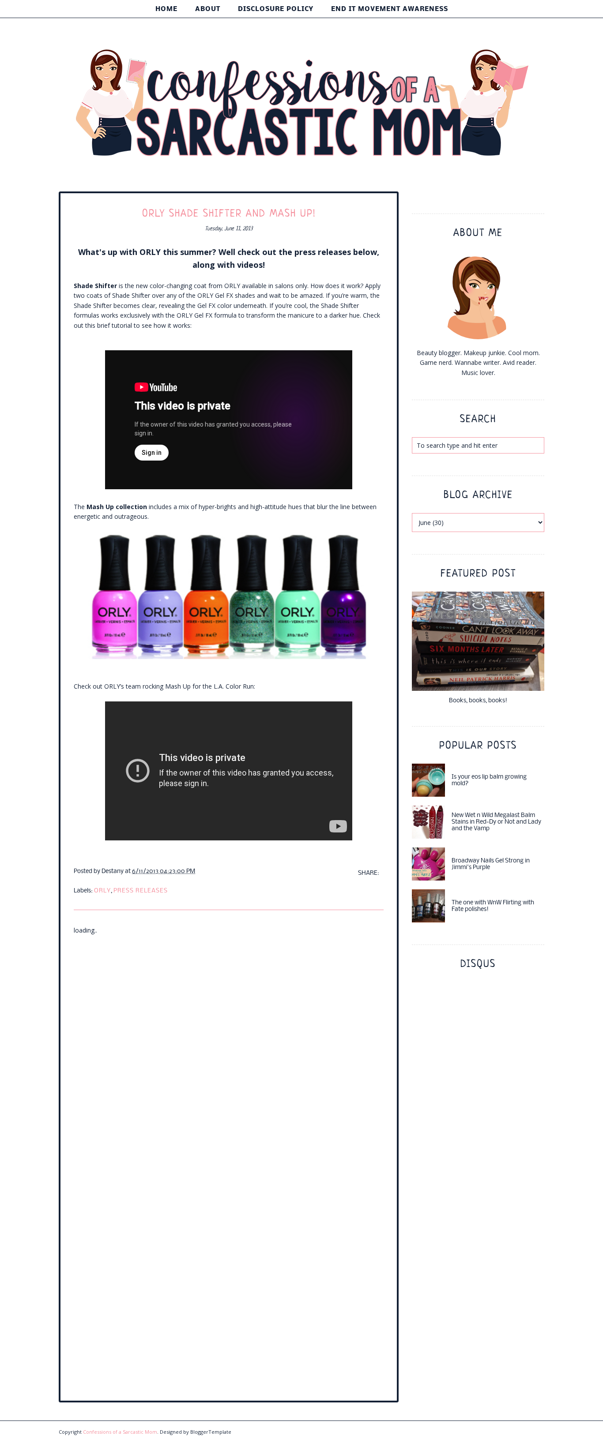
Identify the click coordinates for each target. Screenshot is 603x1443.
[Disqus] (229, 1045)
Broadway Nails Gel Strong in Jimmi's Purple (491, 864)
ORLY (102, 891)
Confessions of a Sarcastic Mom (120, 1431)
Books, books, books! (478, 700)
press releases (140, 891)
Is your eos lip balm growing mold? (489, 780)
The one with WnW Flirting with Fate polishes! (493, 906)
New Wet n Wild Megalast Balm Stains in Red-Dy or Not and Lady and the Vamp (496, 822)
